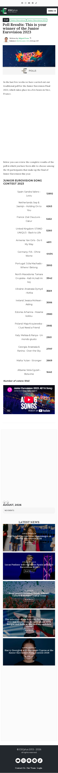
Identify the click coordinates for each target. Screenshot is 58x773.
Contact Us (20, 768)
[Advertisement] (29, 128)
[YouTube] (29, 3)
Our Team (31, 768)
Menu (51, 11)
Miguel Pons (24, 38)
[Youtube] (18, 760)
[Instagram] (25, 3)
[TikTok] (36, 3)
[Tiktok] (40, 760)
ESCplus (23, 749)
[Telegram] (32, 3)
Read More (29, 542)
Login (39, 768)
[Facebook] (22, 3)
